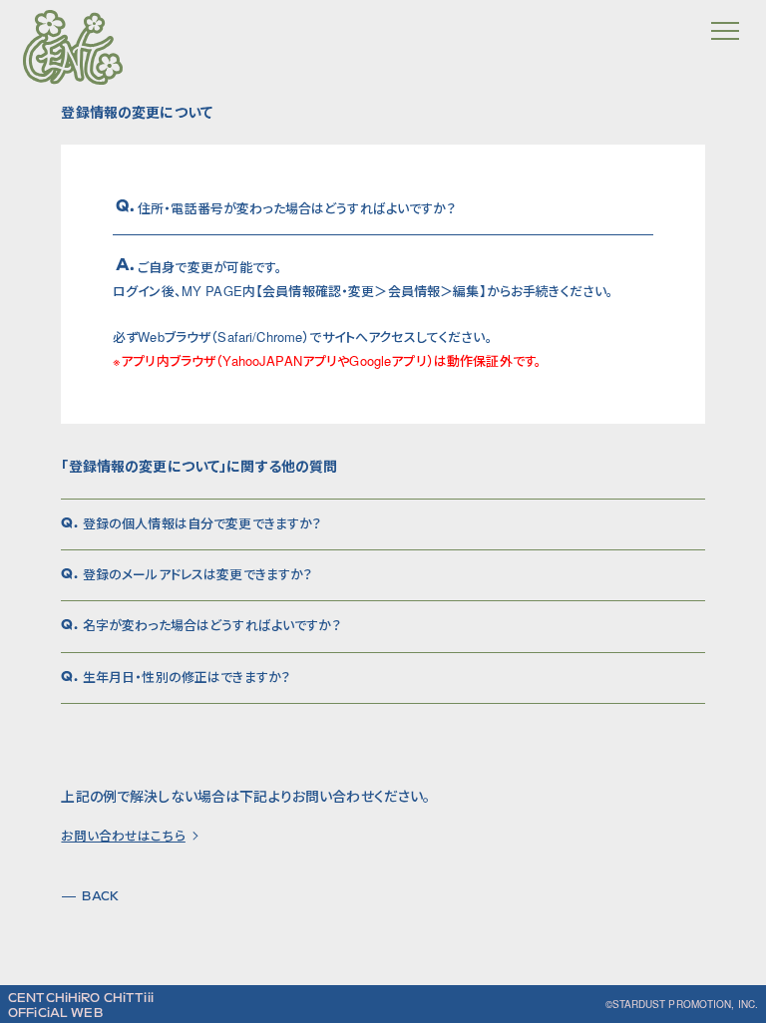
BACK (100, 896)
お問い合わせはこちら (123, 836)
